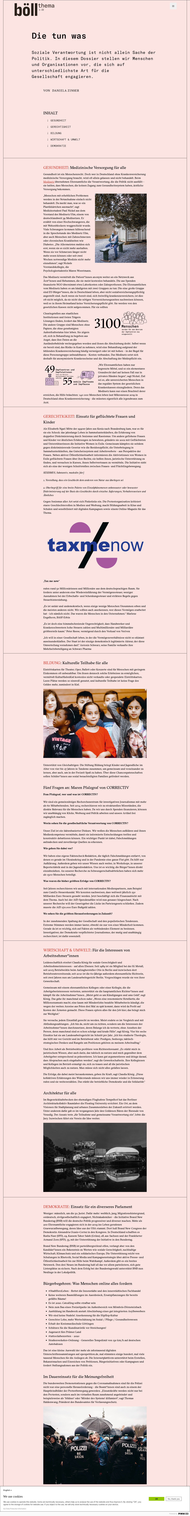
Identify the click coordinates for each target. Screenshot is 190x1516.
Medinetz (48, 181)
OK (156, 1499)
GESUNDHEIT (58, 120)
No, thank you (174, 1499)
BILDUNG (56, 133)
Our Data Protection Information (14, 1509)
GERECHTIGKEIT (61, 126)
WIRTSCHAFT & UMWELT (65, 139)
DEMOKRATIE (58, 145)
